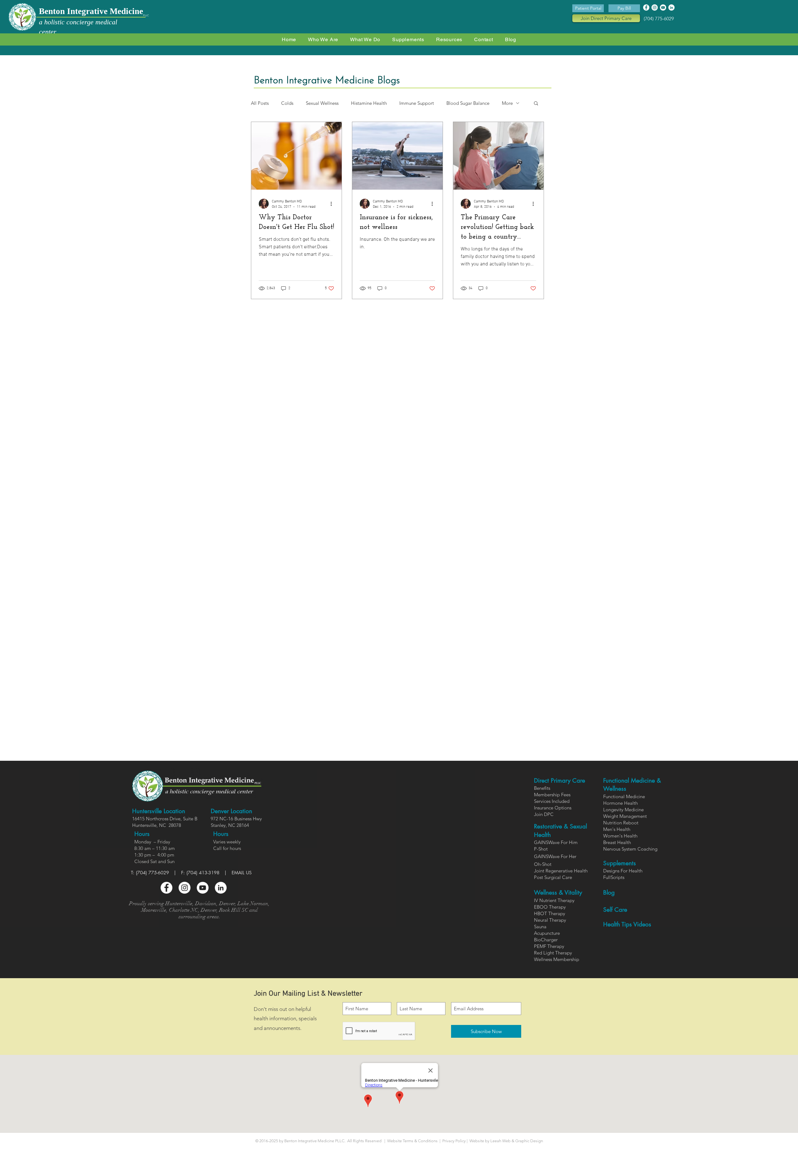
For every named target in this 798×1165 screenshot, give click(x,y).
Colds (287, 103)
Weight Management (625, 816)
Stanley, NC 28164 (230, 825)
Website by (479, 1140)
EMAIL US (242, 873)
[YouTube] (663, 7)
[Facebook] (646, 7)
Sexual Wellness (322, 103)
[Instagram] (654, 7)
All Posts (260, 103)
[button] (365, 39)
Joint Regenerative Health (561, 871)
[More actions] (333, 203)
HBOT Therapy (549, 913)
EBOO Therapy (550, 907)
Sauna (540, 927)
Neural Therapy (550, 920)
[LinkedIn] (671, 7)
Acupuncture (547, 933)
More (507, 103)
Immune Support (416, 103)
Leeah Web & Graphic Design (516, 1140)
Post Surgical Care (553, 877)
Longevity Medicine (623, 810)
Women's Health (620, 836)
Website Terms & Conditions (412, 1140)
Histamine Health (369, 103)
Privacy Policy (454, 1140)
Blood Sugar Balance (467, 103)
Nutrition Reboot (620, 823)
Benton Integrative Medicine (91, 11)
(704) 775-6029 (659, 19)
